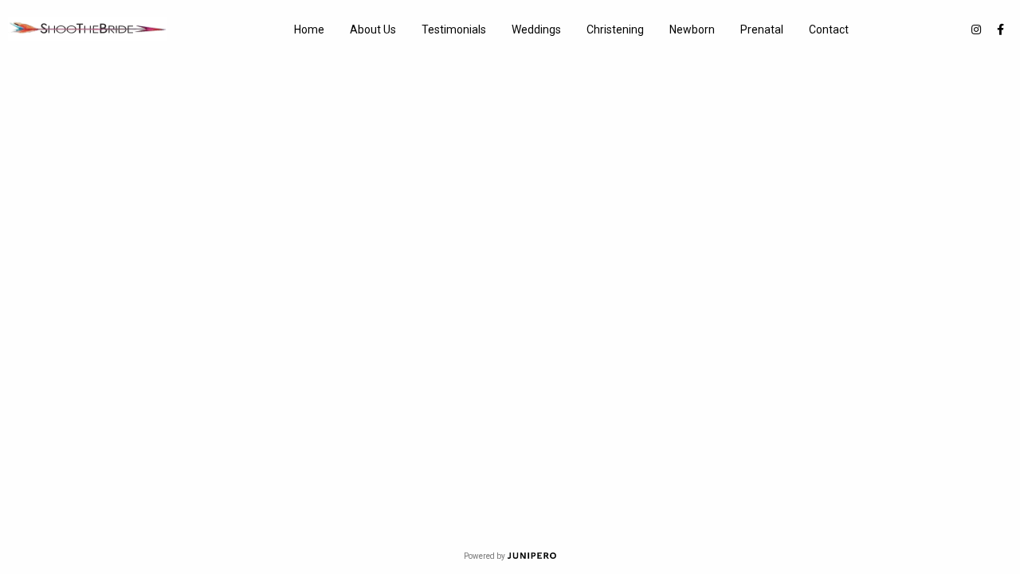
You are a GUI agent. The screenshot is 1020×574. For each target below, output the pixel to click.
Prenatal (761, 29)
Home (309, 29)
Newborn (692, 29)
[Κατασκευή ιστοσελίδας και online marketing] (532, 556)
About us (373, 29)
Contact (829, 29)
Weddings (536, 29)
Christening (615, 29)
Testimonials (454, 29)
